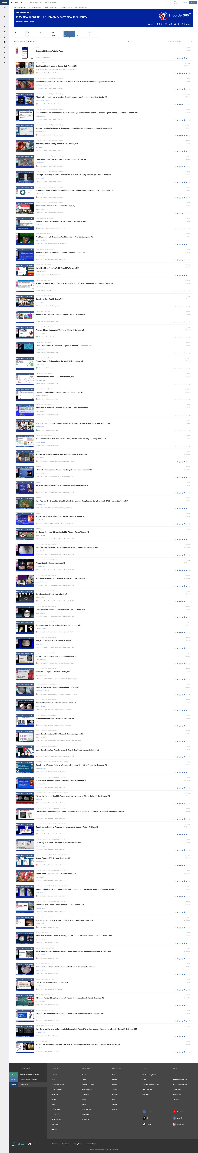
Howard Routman (41, 131)
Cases (114, 1085)
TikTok (149, 1124)
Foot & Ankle (56, 1109)
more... (54, 1129)
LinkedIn (179, 1118)
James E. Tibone (40, 535)
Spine (53, 1080)
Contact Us (176, 1099)
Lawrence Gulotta (41, 675)
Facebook (150, 1112)
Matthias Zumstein (41, 846)
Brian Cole (39, 722)
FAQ (174, 1075)
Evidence (115, 1095)
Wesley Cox (39, 147)
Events (114, 1109)
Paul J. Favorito (40, 551)
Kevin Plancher (40, 411)
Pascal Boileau (40, 458)
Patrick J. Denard (40, 178)
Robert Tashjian (40, 830)
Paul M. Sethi (58, 69)
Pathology (55, 1114)
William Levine (40, 287)
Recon (54, 1099)
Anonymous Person (41, 318)
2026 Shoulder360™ (20, 7)
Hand (53, 1104)
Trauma (54, 1075)
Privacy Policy (77, 1144)
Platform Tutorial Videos (181, 1080)
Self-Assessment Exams (151, 1085)
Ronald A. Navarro (41, 271)
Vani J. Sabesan (40, 1001)
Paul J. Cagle (39, 302)
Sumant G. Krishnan (41, 349)
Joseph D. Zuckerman (42, 395)
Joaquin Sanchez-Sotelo (70, 69)
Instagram (180, 1124)
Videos (114, 1104)
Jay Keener (39, 225)
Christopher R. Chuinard (42, 690)
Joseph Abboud (40, 69)
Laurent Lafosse (40, 504)
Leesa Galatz (39, 193)
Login (193, 2)
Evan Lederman (40, 380)
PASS (144, 1080)
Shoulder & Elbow (58, 1085)
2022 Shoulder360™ (81, 7)
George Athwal (40, 162)
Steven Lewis (50, 815)
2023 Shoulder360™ (66, 7)
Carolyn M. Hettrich (41, 628)
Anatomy (55, 1124)
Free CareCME (147, 1090)
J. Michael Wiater (40, 908)
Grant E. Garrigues (41, 240)
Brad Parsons (39, 489)
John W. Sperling (40, 256)
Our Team (65, 1144)
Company (55, 1144)
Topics (114, 1090)
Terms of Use (91, 1144)
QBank (114, 1080)
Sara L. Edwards (40, 939)
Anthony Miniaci (40, 442)
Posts (114, 1099)
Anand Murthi (39, 644)
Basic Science (56, 1119)
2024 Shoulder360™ (51, 7)
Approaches (86, 1119)
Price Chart (146, 1095)
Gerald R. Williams (41, 659)
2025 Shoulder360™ (35, 7)
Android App (177, 1095)
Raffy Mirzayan (49, 69)
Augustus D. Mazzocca (42, 85)
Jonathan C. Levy (40, 815)
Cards (114, 1075)
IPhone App (177, 1090)
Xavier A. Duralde (40, 116)
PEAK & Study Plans (149, 1075)
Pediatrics (55, 1095)
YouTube (180, 1112)
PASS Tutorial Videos (180, 1085)
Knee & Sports (57, 1090)
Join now (184, 2)
